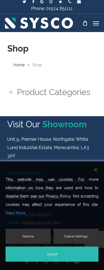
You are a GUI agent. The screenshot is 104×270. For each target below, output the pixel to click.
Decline (28, 236)
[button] (96, 23)
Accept (52, 254)
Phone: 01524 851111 (52, 8)
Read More (15, 213)
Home (19, 64)
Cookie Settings (76, 236)
